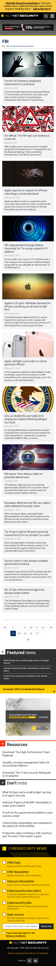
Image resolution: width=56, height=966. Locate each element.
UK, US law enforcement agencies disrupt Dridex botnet (24, 591)
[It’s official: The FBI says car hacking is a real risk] (28, 119)
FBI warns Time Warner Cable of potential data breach (23, 475)
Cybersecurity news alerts (24, 891)
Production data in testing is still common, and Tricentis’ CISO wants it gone (27, 835)
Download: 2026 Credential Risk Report (23, 689)
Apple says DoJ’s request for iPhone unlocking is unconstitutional (25, 192)
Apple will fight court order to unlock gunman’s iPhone (25, 363)
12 (43, 627)
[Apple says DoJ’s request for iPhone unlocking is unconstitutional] (28, 174)
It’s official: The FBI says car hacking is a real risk (27, 137)
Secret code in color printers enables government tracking (26, 562)
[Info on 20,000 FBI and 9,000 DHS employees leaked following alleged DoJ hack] (28, 399)
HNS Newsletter (18, 872)
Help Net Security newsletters (23, 3)
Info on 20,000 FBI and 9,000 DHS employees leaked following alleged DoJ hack (25, 419)
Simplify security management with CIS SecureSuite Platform (25, 764)
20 (28, 639)
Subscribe (46, 926)
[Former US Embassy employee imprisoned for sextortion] (28, 64)
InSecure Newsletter (20, 881)
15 (25, 633)
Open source (15, 914)
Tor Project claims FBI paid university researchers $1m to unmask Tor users (27, 533)
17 (37, 633)
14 (19, 633)
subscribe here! (42, 8)
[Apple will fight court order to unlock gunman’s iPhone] (28, 344)
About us (34, 953)
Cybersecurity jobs (19, 903)
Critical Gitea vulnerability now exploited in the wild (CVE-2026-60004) (27, 824)
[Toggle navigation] (52, 16)
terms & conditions (16, 935)
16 (31, 633)
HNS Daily (13, 862)
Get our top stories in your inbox (19, 46)
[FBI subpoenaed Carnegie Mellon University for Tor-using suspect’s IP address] (28, 228)
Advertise (44, 953)
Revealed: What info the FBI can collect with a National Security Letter (27, 504)
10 (31, 627)
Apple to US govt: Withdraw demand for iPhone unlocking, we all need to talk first (27, 306)
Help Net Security (41, 948)
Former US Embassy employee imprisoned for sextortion (22, 82)
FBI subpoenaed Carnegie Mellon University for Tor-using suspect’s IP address (25, 248)
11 (37, 627)
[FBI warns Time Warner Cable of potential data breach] (28, 457)
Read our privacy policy (18, 953)
